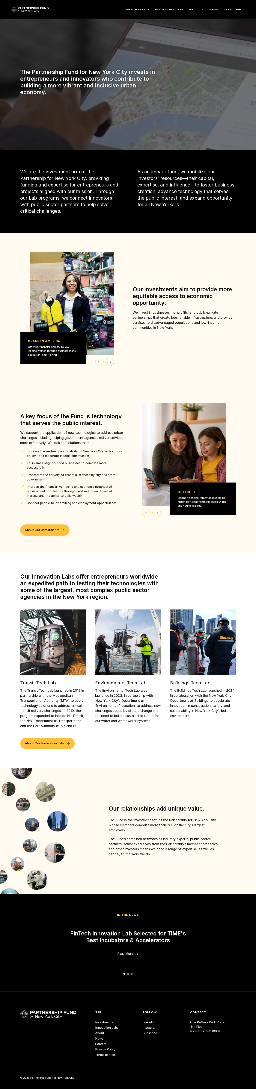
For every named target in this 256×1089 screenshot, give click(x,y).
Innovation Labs (106, 1027)
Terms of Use (105, 1055)
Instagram (150, 1027)
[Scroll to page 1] (123, 974)
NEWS (213, 9)
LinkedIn (149, 1022)
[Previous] (99, 362)
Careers (100, 1044)
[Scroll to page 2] (128, 974)
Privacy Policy (105, 1049)
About (99, 1033)
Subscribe (150, 1033)
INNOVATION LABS (169, 9)
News (99, 1038)
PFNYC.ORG (233, 9)
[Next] (110, 362)
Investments (104, 1022)
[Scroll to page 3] (132, 974)
